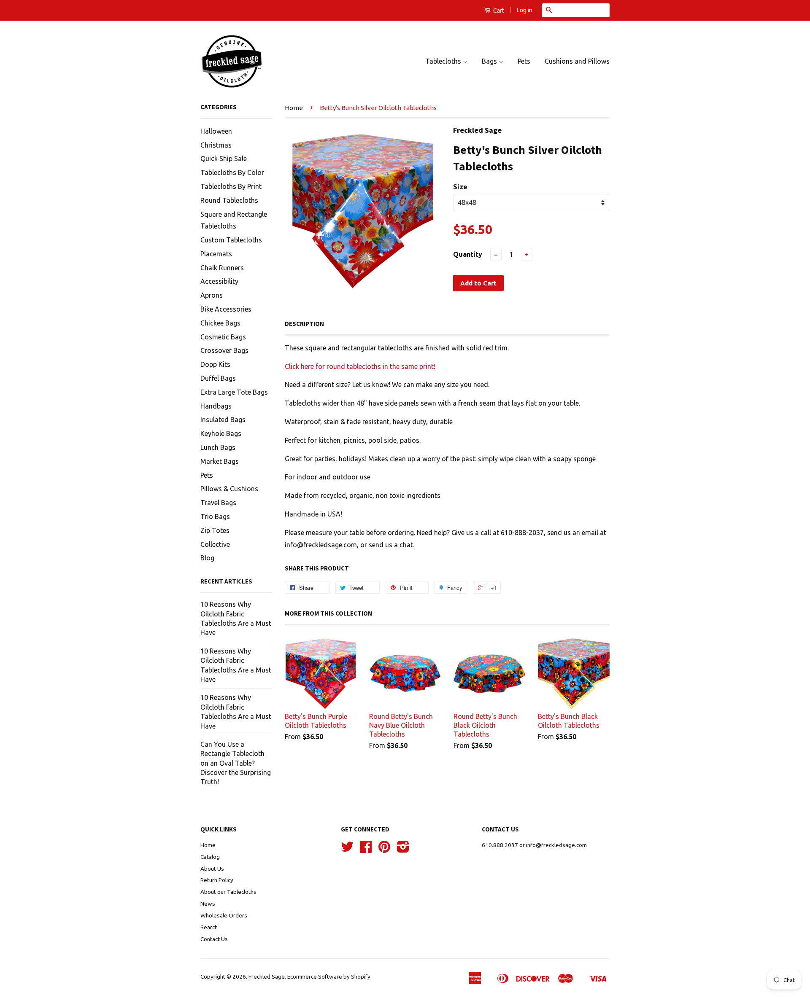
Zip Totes (215, 530)
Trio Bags (215, 516)
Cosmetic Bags (223, 337)
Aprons (211, 295)
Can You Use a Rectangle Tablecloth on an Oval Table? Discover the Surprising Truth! (235, 763)
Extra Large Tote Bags (234, 392)
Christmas (216, 145)
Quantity (467, 254)
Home (294, 107)
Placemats (216, 254)
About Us (212, 868)
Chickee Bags (220, 323)
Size (460, 187)
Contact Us (214, 939)
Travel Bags (218, 502)
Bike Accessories (225, 309)
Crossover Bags (224, 350)
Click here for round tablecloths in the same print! (360, 366)
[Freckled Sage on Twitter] (347, 849)
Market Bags (219, 461)
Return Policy (216, 880)
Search (209, 927)
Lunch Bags (217, 447)
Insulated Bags (223, 419)
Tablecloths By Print (231, 186)
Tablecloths (444, 61)
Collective (215, 544)
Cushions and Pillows (577, 61)
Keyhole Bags (220, 433)
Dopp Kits (215, 364)
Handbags (216, 406)
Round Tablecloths (229, 200)
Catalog (210, 856)
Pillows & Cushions (229, 488)
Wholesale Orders (223, 915)
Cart (498, 10)
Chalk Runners (222, 268)
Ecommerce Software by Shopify (328, 976)
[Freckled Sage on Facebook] (365, 849)
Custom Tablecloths (231, 240)
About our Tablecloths (228, 891)
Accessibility (219, 281)
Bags (490, 61)
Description (304, 324)
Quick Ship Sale (223, 158)
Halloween (216, 131)
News (207, 903)
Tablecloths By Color (232, 172)
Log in (524, 10)
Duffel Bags (218, 378)
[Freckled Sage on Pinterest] (384, 849)
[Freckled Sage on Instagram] (403, 849)
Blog (207, 558)
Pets (524, 61)
